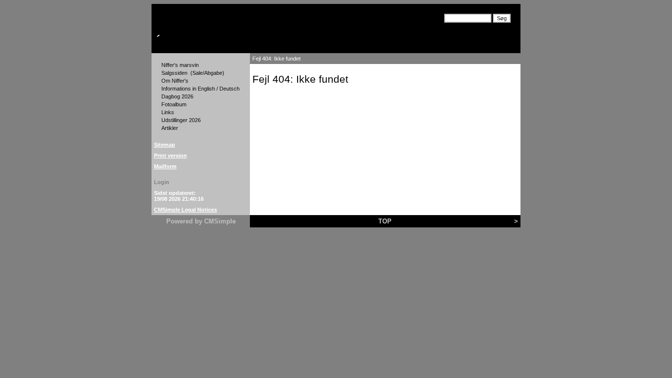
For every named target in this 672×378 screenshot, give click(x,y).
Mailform (165, 166)
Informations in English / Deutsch (200, 89)
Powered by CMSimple (201, 221)
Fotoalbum (173, 104)
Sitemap (164, 145)
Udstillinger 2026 (181, 120)
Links (167, 112)
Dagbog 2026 (177, 96)
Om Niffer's (174, 81)
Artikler (169, 128)
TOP (385, 221)
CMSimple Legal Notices (185, 210)
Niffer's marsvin (180, 65)
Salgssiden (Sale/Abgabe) (192, 73)
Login (161, 182)
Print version (170, 155)
